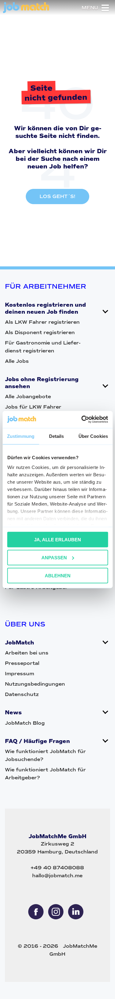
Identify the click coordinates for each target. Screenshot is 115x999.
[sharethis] (36, 911)
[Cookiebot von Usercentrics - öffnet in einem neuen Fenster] (82, 420)
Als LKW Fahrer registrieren (42, 322)
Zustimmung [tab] (20, 435)
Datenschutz (22, 694)
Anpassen (54, 557)
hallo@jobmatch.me (57, 875)
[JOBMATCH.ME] (26, 11)
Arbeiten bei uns (26, 653)
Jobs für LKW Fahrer (33, 407)
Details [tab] (56, 435)
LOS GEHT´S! (57, 196)
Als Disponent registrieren (40, 332)
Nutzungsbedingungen (35, 684)
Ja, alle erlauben (57, 539)
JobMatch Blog (25, 723)
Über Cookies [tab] (93, 435)
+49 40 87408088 (57, 868)
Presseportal (22, 663)
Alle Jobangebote (28, 396)
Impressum (19, 673)
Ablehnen (58, 575)
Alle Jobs (17, 361)
